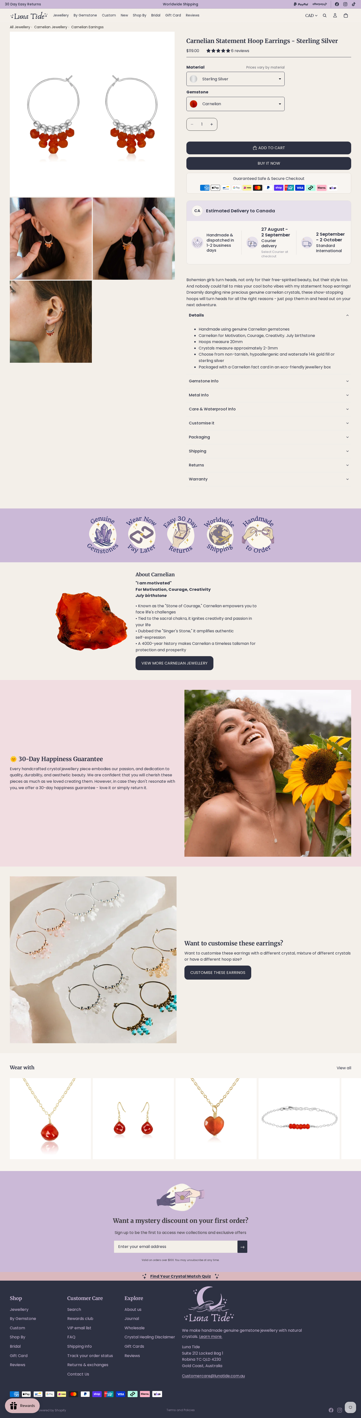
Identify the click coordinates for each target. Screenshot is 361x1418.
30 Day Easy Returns (23, 4)
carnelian (274, 292)
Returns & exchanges (87, 1365)
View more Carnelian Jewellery (174, 663)
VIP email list (79, 1328)
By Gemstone (23, 1318)
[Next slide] (345, 1118)
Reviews (17, 1365)
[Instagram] (345, 4)
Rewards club (80, 1318)
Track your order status (90, 1356)
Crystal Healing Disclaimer (150, 1337)
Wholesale (135, 1328)
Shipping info (79, 1346)
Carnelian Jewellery (51, 27)
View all (344, 1068)
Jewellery (19, 1309)
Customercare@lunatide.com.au (213, 1376)
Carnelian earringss (87, 27)
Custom (17, 1328)
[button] (219, 51)
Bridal (15, 1346)
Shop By (17, 1337)
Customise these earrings (217, 972)
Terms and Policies (181, 1410)
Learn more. (210, 1336)
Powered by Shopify (51, 1410)
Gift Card (19, 1356)
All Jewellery (20, 27)
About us (133, 1309)
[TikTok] (353, 4)
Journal (132, 1318)
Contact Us (78, 1374)
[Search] (324, 15)
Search (74, 1309)
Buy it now (269, 163)
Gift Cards (134, 1346)
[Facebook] (336, 4)
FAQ (71, 1337)
